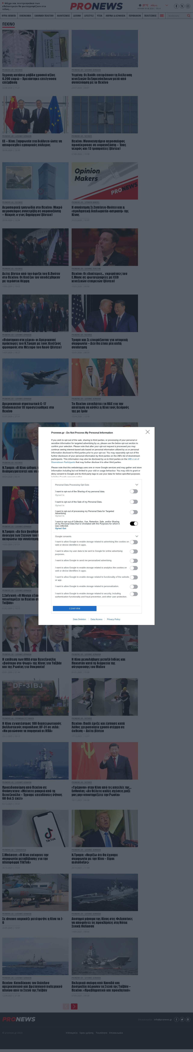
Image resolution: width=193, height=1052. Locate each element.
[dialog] (96, 526)
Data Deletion (79, 619)
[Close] (149, 433)
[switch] (134, 491)
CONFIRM (74, 608)
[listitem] (96, 484)
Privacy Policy (113, 619)
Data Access (96, 619)
